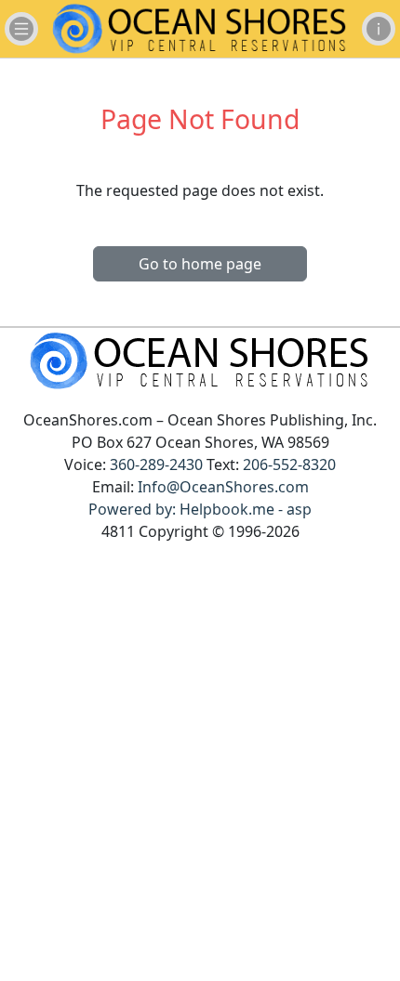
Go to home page (200, 264)
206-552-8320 (289, 464)
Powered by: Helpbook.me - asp (200, 509)
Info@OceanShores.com (223, 487)
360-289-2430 (156, 464)
